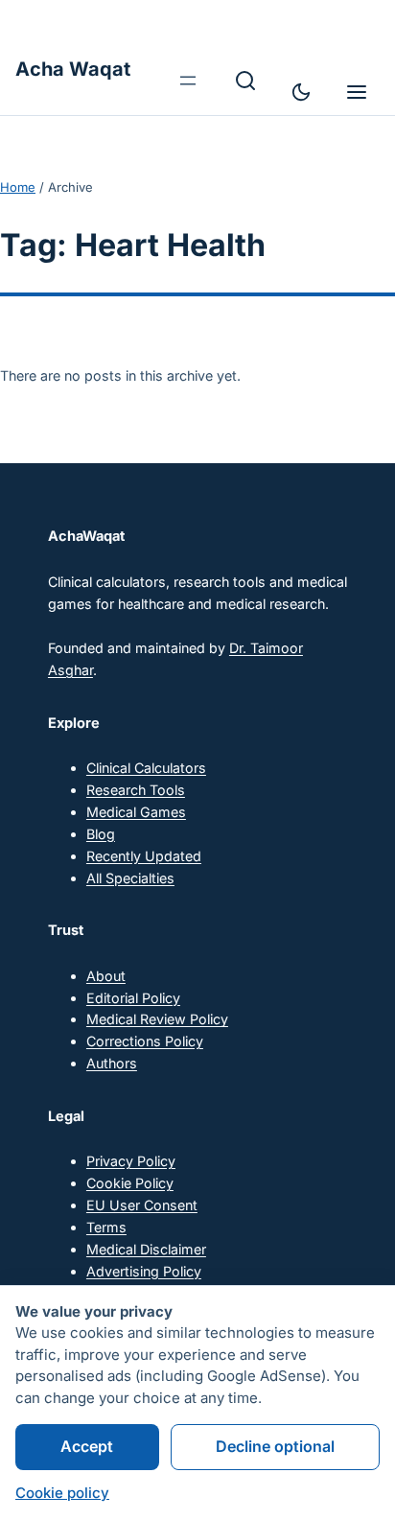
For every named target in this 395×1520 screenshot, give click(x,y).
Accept (86, 1446)
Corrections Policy (144, 1041)
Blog (100, 834)
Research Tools (135, 790)
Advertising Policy (143, 1271)
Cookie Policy (130, 1183)
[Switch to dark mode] (301, 92)
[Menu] (357, 92)
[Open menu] (187, 80)
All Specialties (130, 878)
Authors (111, 1063)
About (106, 976)
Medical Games (136, 812)
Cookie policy (62, 1493)
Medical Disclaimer (146, 1249)
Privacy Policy (130, 1161)
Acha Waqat (72, 69)
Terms (106, 1227)
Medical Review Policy (157, 1019)
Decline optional (275, 1446)
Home (17, 187)
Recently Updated (143, 856)
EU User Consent (142, 1205)
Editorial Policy (133, 998)
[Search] (245, 81)
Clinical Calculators (146, 768)
